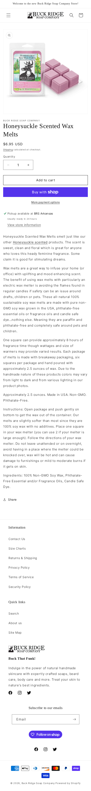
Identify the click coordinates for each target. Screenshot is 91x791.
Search (13, 613)
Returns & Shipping (22, 558)
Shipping (8, 149)
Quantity (9, 156)
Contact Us (16, 539)
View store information (24, 225)
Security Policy (19, 587)
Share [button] (12, 499)
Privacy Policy (19, 567)
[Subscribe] (74, 719)
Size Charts (17, 548)
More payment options (45, 202)
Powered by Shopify (68, 783)
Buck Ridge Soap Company (38, 783)
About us (15, 623)
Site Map (15, 632)
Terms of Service (21, 577)
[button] (8, 15)
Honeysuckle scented (30, 242)
